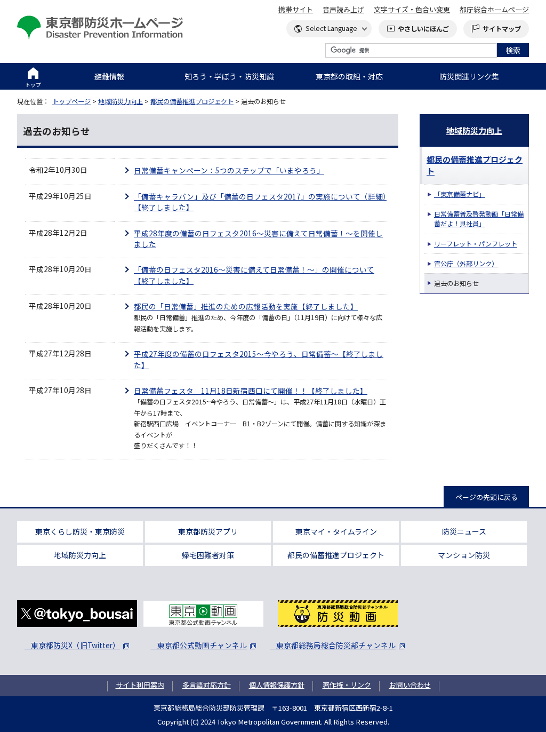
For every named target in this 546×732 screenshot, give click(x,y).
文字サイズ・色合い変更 (412, 9)
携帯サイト (295, 9)
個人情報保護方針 (276, 685)
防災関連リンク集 (469, 76)
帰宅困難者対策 (208, 555)
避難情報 (109, 76)
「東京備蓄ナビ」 (459, 194)
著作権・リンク (347, 685)
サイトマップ (502, 29)
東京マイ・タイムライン (336, 531)
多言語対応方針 (206, 685)
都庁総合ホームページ (494, 9)
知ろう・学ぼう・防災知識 (229, 76)
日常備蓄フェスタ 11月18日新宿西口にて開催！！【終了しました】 (250, 390)
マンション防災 (464, 555)
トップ (33, 85)
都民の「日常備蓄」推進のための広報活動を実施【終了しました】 (246, 306)
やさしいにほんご (423, 29)
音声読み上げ (343, 9)
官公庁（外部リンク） (466, 263)
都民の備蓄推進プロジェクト (192, 101)
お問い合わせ (410, 685)
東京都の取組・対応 (349, 76)
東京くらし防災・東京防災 (80, 531)
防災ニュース (464, 531)
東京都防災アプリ (208, 531)
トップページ (71, 101)
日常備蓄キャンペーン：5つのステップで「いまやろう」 (229, 170)
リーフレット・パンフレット (475, 244)
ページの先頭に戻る (486, 497)
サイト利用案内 (140, 685)
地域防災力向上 (120, 101)
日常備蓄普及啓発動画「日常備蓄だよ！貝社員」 (479, 218)
